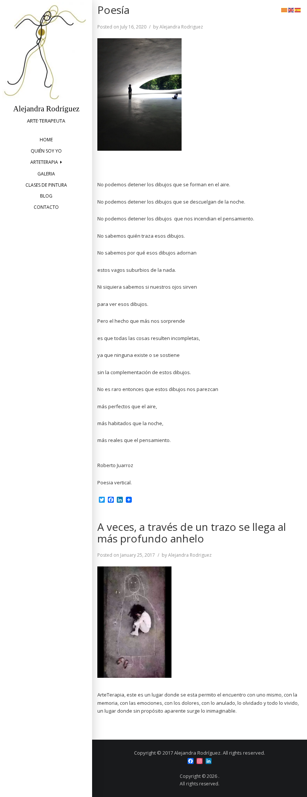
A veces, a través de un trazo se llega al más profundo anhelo (191, 532)
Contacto (46, 207)
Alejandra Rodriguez (181, 27)
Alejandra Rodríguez (46, 108)
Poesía (113, 10)
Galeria (46, 174)
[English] (291, 9)
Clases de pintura (46, 185)
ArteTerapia (44, 162)
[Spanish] (298, 9)
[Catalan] (284, 9)
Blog (46, 196)
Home (46, 139)
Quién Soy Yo (46, 151)
